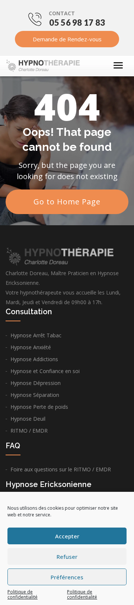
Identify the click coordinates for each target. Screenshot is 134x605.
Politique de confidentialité (22, 594)
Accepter (67, 536)
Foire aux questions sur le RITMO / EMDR (60, 469)
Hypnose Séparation (34, 394)
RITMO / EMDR (29, 430)
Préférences (67, 577)
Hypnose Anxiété (30, 347)
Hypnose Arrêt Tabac (35, 335)
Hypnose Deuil (27, 418)
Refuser (67, 556)
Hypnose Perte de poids (39, 406)
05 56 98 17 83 (77, 22)
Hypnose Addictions (34, 359)
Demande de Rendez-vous (67, 39)
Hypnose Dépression (35, 382)
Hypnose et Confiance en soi (45, 371)
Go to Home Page (67, 202)
